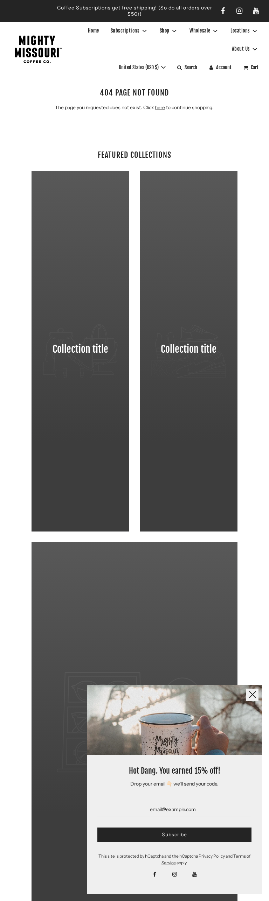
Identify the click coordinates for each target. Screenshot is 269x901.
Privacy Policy (212, 856)
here (160, 107)
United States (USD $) (139, 67)
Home (93, 31)
